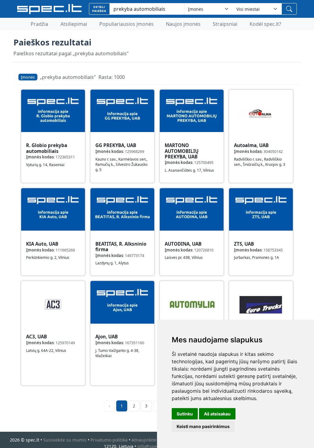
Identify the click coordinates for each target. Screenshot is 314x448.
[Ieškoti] (289, 9)
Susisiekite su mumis (64, 440)
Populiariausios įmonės (126, 24)
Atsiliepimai (73, 24)
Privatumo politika (109, 440)
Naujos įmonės (183, 24)
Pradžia (39, 24)
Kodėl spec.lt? (265, 24)
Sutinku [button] (185, 413)
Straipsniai (225, 24)
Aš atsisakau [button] (217, 413)
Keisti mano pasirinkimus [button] (203, 426)
